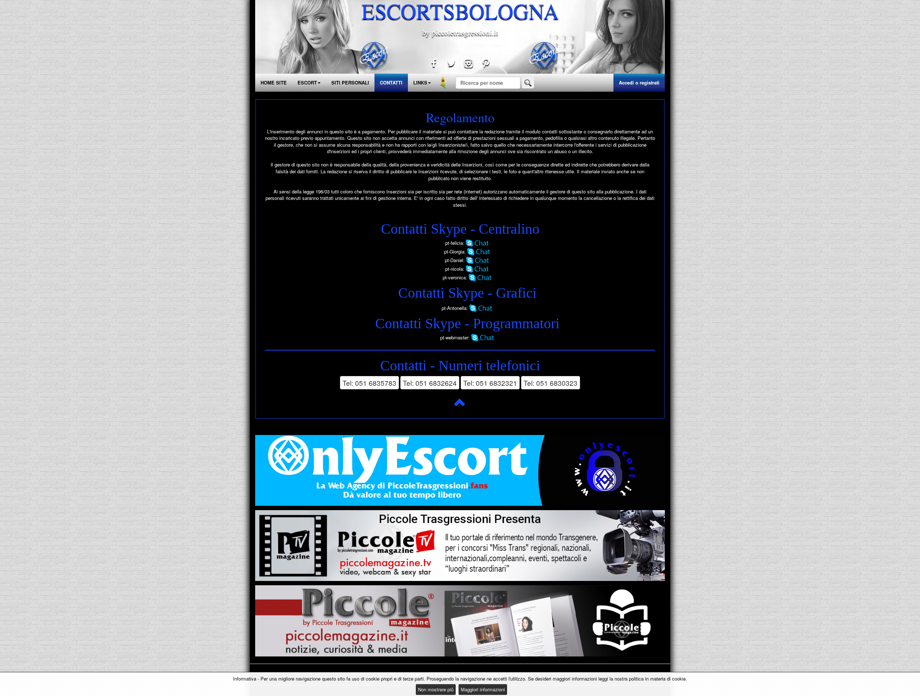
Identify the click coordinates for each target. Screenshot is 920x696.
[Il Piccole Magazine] (460, 620)
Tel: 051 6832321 (490, 383)
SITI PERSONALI (350, 82)
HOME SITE (274, 82)
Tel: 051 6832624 (430, 383)
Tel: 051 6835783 (369, 383)
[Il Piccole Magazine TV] (460, 545)
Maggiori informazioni (483, 689)
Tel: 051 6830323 (551, 383)
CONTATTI (391, 82)
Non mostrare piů (436, 689)
